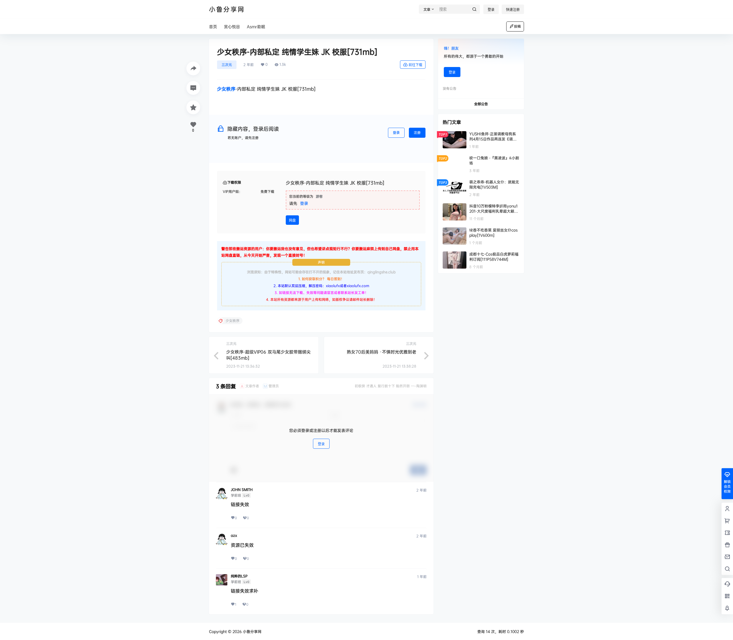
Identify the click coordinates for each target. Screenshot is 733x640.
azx (234, 535)
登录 (491, 9)
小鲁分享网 (251, 631)
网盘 (292, 220)
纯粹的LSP (239, 576)
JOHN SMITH (242, 489)
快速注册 (513, 9)
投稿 (517, 26)
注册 (417, 132)
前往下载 (415, 65)
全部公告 (481, 103)
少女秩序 (226, 89)
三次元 (227, 64)
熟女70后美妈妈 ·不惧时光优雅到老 (381, 352)
